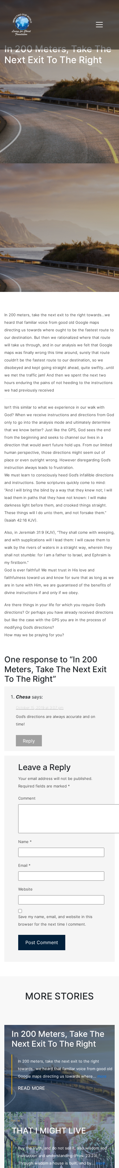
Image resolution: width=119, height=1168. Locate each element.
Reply (29, 740)
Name (25, 841)
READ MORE (31, 1088)
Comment (27, 798)
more (102, 1076)
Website (25, 889)
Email (24, 865)
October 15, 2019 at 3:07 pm (40, 707)
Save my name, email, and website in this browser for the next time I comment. (55, 920)
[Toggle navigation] (99, 24)
